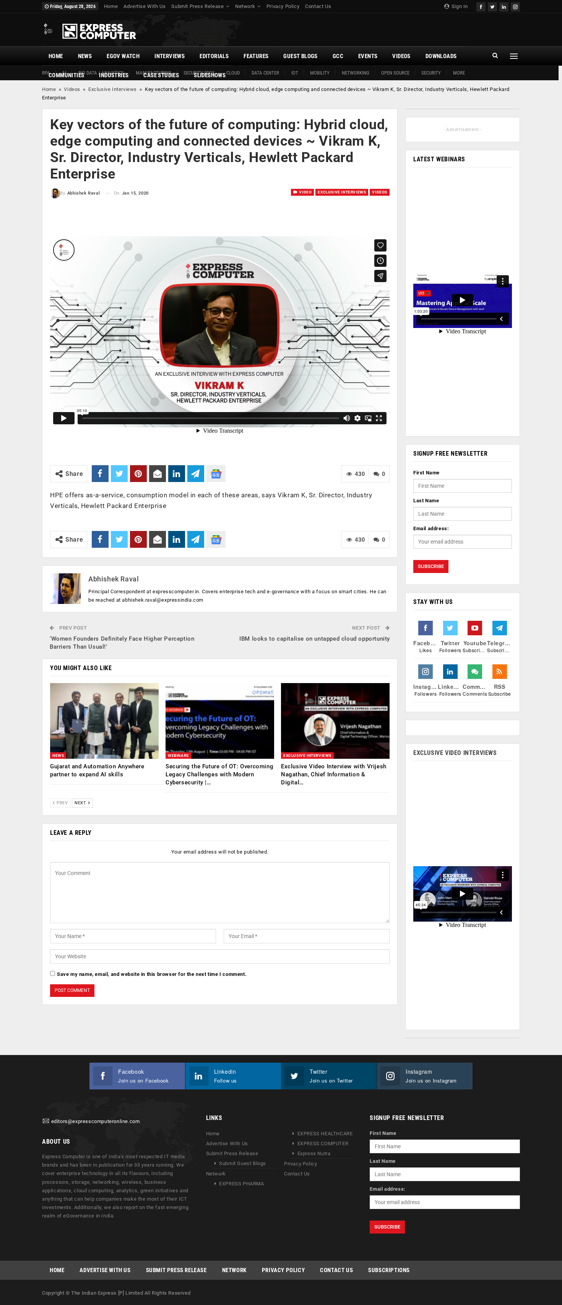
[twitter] (492, 6)
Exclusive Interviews (112, 89)
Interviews (169, 56)
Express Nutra (314, 1153)
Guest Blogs (300, 56)
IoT (294, 73)
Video (305, 192)
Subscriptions (389, 1270)
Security (431, 73)
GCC (338, 56)
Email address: (431, 528)
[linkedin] (503, 6)
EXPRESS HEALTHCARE (325, 1133)
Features (256, 56)
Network (245, 6)
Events (367, 56)
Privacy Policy (282, 6)
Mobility (320, 73)
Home (111, 6)
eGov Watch (123, 56)
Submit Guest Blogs (242, 1163)
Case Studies (161, 75)
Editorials (214, 56)
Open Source (395, 73)
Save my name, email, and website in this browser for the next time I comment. (152, 974)
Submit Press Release (197, 6)
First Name (426, 473)
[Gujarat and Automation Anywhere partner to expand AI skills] (104, 721)
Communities (66, 75)
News (85, 56)
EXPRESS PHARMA (241, 1184)
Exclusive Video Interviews (455, 752)
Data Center (265, 73)
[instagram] (515, 6)
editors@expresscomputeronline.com (95, 1122)
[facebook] (481, 6)
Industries (113, 75)
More (459, 73)
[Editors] (46, 1122)
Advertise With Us (144, 6)
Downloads (441, 56)
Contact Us (318, 6)
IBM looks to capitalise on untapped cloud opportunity (314, 638)
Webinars (178, 755)
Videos (401, 56)
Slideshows (210, 75)
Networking (355, 73)
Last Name (426, 500)
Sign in (459, 6)
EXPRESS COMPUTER (323, 1143)
